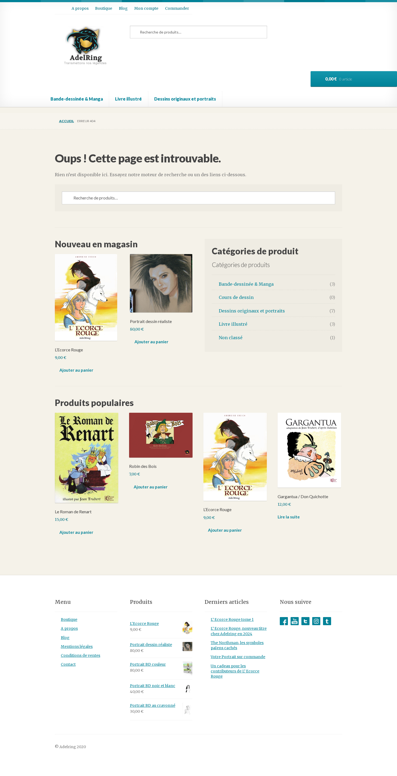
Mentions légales (77, 646)
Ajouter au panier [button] (76, 370)
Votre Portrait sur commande (238, 657)
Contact (68, 664)
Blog (123, 8)
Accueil (66, 121)
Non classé (231, 337)
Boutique (103, 8)
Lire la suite (289, 516)
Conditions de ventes (80, 655)
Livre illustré (128, 98)
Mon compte (146, 8)
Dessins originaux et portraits (185, 98)
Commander (177, 8)
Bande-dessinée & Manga (77, 98)
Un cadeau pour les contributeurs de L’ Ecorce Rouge (235, 671)
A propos (80, 8)
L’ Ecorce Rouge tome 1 (232, 619)
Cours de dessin (236, 297)
